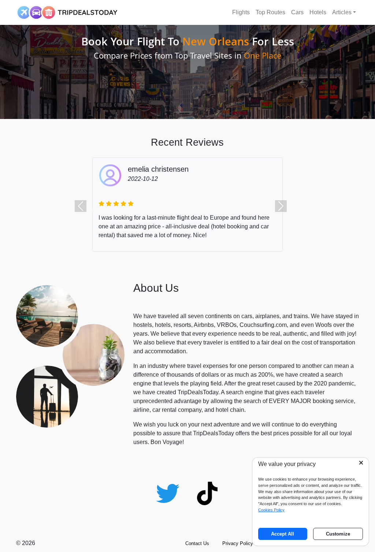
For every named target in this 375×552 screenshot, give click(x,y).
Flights (241, 12)
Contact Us (197, 543)
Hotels (317, 12)
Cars (297, 12)
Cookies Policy (271, 510)
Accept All (282, 534)
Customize (338, 534)
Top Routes (270, 12)
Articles (342, 12)
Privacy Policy (237, 543)
